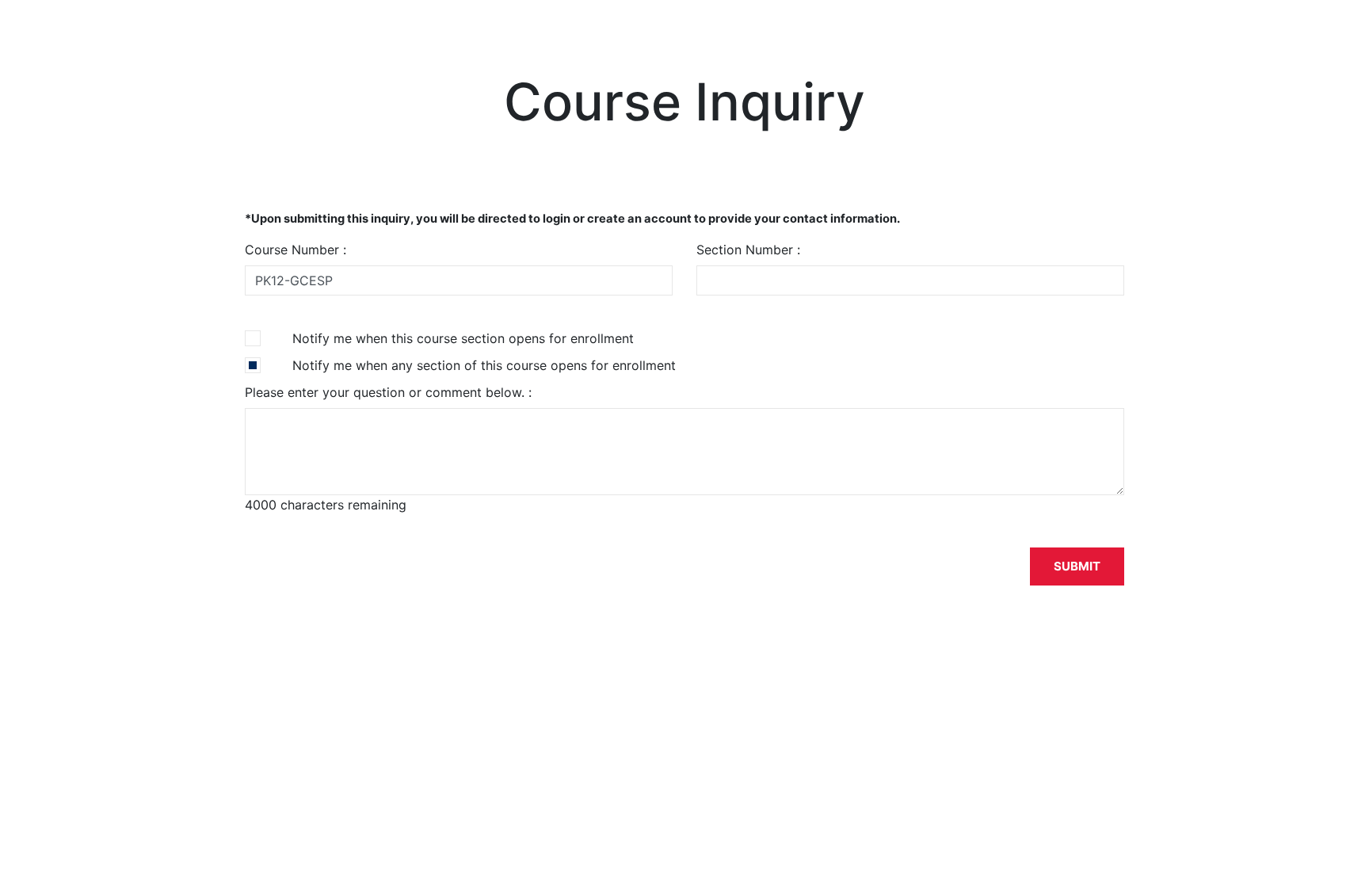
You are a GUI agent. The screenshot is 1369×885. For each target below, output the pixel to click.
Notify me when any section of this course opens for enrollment (484, 365)
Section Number (746, 249)
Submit (1077, 566)
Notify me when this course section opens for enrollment (463, 338)
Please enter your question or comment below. (386, 392)
